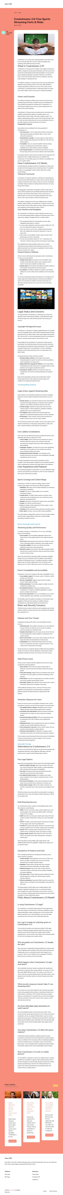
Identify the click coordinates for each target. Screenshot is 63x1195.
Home (15, 12)
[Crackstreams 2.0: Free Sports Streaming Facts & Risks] (36, 46)
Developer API (36, 1177)
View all (56, 1085)
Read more (12, 1141)
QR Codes (7, 1174)
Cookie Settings (53, 1191)
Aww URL (12, 1190)
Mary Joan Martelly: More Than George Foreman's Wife (30, 1108)
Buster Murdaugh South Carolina (29, 524)
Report (45, 1191)
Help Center (35, 1174)
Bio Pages (7, 1177)
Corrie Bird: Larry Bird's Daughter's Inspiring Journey (49, 1107)
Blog (20, 12)
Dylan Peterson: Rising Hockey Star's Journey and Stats (12, 1109)
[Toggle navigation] (56, 4)
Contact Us (35, 1179)
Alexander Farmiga (24, 744)
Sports (24, 12)
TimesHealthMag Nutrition (27, 385)
